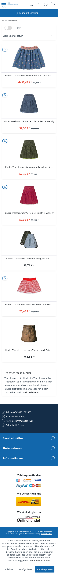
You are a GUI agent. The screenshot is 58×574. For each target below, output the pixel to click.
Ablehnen (9, 569)
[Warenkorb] (53, 4)
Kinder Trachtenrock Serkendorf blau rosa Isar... (29, 75)
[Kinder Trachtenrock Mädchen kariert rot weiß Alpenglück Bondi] (29, 287)
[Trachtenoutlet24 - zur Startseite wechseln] (12, 5)
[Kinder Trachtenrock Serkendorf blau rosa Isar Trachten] (29, 58)
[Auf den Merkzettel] (29, 83)
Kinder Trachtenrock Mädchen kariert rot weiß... (29, 304)
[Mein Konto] (45, 4)
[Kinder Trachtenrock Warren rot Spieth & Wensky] (29, 195)
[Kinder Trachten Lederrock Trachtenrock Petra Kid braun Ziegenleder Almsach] (29, 332)
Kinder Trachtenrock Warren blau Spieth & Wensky (29, 121)
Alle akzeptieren (45, 569)
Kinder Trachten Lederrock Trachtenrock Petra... (29, 350)
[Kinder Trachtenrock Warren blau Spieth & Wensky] (29, 103)
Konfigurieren (26, 569)
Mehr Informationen (40, 560)
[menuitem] (4, 4)
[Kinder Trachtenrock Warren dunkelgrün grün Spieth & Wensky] (29, 149)
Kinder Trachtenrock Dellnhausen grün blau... (29, 258)
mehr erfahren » (31, 392)
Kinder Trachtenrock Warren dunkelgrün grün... (29, 167)
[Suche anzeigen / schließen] (31, 4)
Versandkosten (46, 534)
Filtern (18, 27)
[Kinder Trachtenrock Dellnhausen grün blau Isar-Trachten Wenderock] (29, 241)
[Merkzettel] (38, 4)
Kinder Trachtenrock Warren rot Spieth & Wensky (29, 212)
